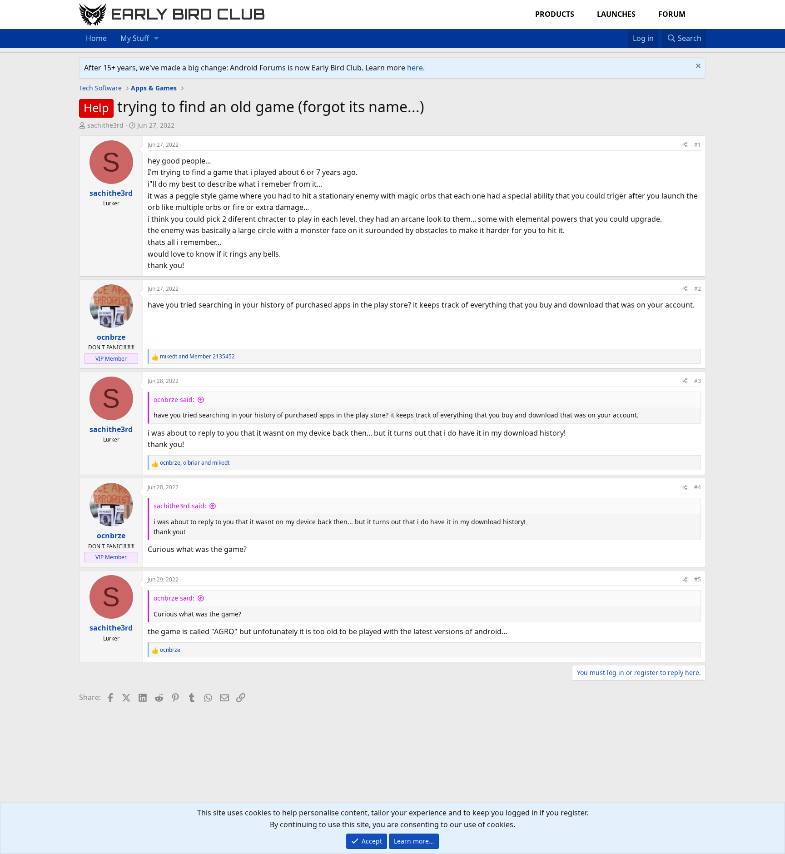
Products (554, 14)
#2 (697, 289)
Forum (672, 14)
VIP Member (111, 358)
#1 (697, 145)
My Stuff (134, 38)
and (197, 356)
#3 (697, 381)
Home (96, 38)
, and (194, 463)
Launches (616, 14)
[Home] (614, 32)
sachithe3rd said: (180, 505)
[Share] (685, 144)
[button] (156, 38)
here (415, 68)
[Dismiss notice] (697, 67)
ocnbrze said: (174, 399)
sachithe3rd (105, 125)
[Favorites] (623, 32)
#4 (697, 487)
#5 (697, 579)
